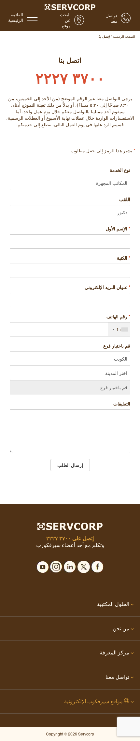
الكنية (123, 257)
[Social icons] (97, 565)
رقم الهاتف (118, 316)
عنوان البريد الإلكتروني (107, 287)
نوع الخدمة (120, 170)
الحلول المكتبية (113, 604)
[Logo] (70, 6)
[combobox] (119, 329)
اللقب (124, 199)
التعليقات (121, 403)
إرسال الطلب (70, 465)
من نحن (121, 628)
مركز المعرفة (114, 652)
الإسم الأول (118, 228)
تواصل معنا (117, 676)
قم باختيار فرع (116, 345)
